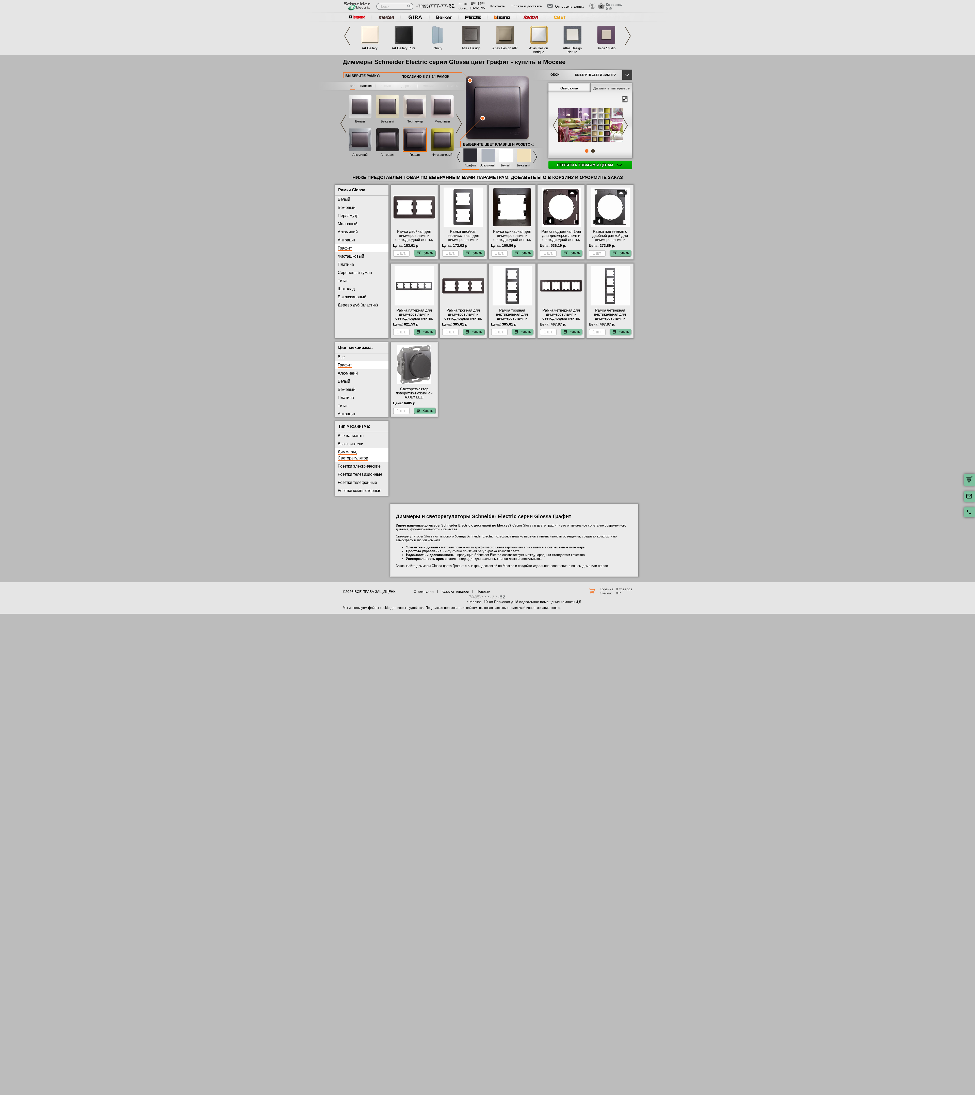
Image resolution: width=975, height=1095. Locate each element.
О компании (424, 591)
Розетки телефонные (357, 482)
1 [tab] (586, 150)
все (352, 86)
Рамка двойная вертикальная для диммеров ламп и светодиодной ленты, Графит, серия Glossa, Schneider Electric (463, 241)
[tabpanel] (590, 125)
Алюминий (360, 154)
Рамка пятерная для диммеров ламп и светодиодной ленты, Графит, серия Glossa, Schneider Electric (414, 318)
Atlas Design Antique (538, 50)
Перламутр (415, 121)
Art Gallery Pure (403, 48)
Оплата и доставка (526, 6)
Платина (346, 264)
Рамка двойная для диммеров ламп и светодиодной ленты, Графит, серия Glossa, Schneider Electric (414, 239)
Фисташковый (442, 154)
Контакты (498, 6)
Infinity (437, 48)
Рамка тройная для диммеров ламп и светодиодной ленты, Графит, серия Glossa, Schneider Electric (463, 318)
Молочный (442, 121)
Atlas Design (471, 48)
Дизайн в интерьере (611, 88)
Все (341, 357)
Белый (360, 121)
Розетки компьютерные (359, 490)
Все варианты (351, 436)
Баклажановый (352, 297)
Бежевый (387, 121)
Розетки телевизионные (360, 474)
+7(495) (435, 6)
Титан (343, 281)
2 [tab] (592, 150)
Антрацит (388, 154)
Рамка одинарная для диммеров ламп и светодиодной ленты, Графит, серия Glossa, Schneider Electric (512, 239)
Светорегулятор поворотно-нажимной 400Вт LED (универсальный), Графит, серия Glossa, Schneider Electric (414, 399)
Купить (428, 253)
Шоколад (346, 289)
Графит (415, 154)
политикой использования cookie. (535, 608)
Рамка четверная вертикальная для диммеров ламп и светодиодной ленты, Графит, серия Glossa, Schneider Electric (610, 320)
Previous (347, 36)
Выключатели (350, 444)
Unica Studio (606, 48)
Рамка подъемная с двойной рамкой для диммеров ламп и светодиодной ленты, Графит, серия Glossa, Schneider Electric (610, 241)
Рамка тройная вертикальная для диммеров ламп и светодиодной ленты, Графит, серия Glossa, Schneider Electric (512, 320)
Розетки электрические (359, 466)
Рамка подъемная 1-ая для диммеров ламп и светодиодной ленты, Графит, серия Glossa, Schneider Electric (561, 239)
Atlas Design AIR (504, 48)
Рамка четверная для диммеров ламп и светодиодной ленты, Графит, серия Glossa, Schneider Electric (561, 318)
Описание (569, 88)
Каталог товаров (455, 591)
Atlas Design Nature (572, 50)
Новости (483, 591)
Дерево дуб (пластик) (358, 305)
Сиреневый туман (355, 272)
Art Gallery (370, 48)
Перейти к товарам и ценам (585, 165)
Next (628, 36)
